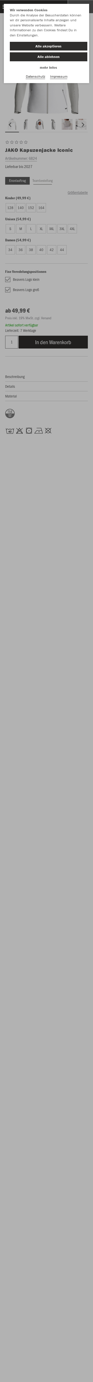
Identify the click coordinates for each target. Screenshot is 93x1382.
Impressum (58, 76)
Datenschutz (35, 76)
